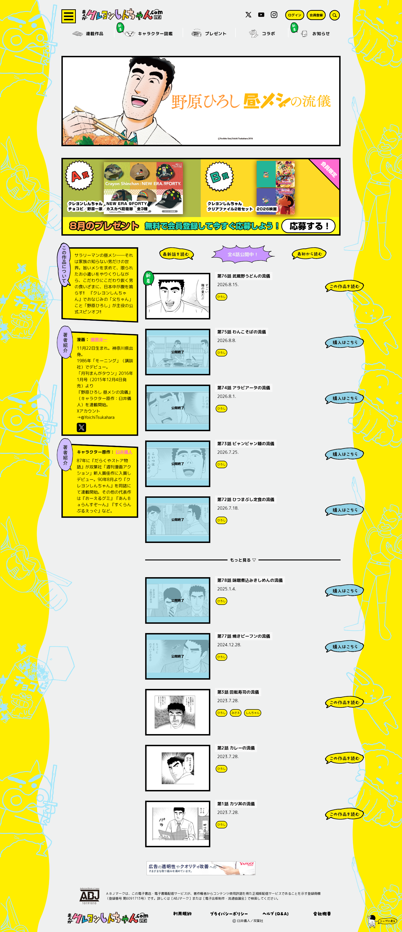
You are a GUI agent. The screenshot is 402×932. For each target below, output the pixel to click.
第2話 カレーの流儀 (236, 748)
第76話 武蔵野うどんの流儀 (243, 276)
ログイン (294, 15)
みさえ (235, 713)
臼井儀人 (124, 452)
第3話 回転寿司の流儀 (238, 692)
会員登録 (316, 15)
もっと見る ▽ (243, 560)
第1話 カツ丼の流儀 (236, 804)
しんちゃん (253, 713)
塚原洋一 (98, 339)
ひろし (221, 297)
